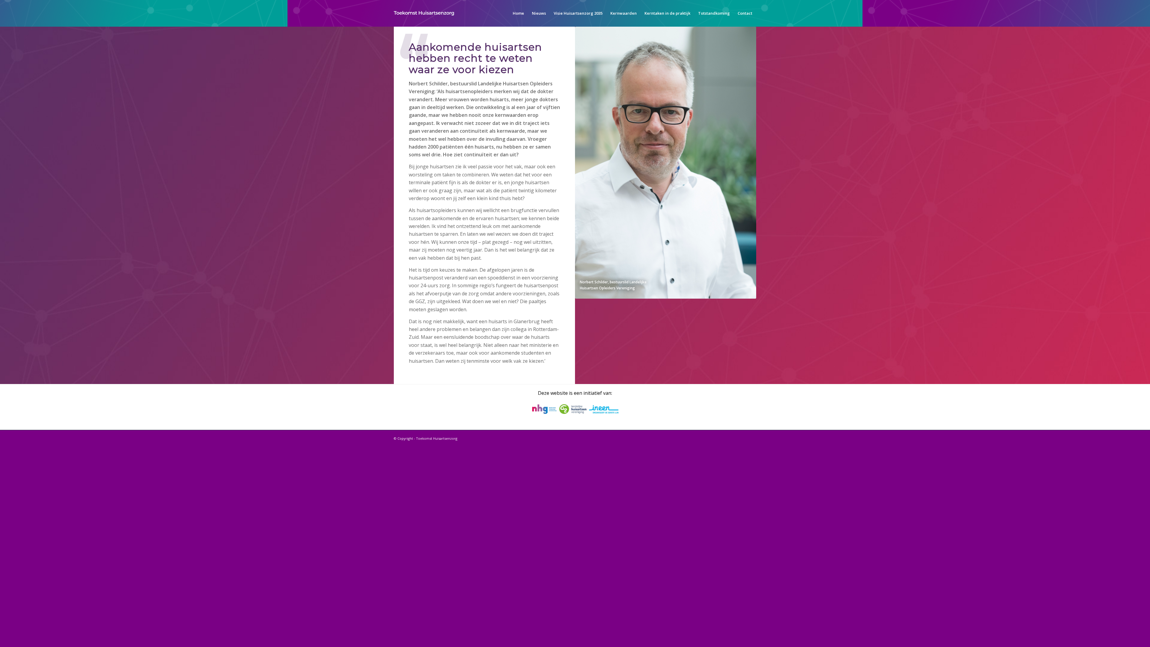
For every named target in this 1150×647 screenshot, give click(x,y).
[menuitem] (518, 13)
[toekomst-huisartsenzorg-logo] (424, 13)
